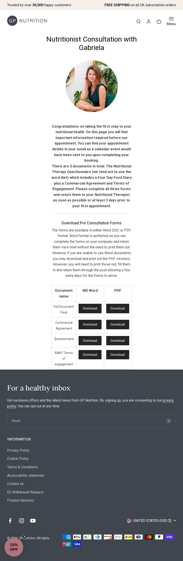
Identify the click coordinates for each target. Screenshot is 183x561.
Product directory (20, 500)
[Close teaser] (24, 536)
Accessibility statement (25, 475)
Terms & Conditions (22, 467)
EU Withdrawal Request (25, 492)
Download (90, 308)
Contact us (15, 484)
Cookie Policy (18, 458)
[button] (13, 547)
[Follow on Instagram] (22, 521)
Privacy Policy (18, 450)
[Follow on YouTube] (33, 521)
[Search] (138, 21)
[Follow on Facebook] (10, 521)
